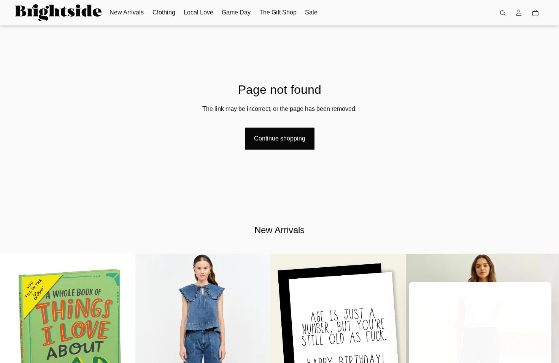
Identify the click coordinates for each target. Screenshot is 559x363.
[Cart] (535, 13)
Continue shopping (279, 138)
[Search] (502, 13)
